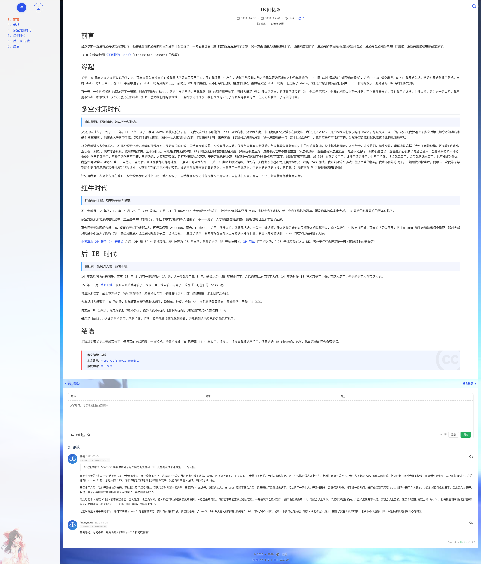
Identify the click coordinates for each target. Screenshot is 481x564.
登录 (453, 434)
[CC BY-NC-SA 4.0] (107, 366)
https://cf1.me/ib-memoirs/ (120, 360)
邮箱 (208, 396)
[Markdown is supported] (72, 434)
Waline (463, 542)
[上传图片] (83, 434)
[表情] (78, 434)
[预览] (88, 434)
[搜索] (474, 6)
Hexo (256, 559)
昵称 (73, 396)
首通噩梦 (106, 285)
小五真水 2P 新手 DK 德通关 (102, 242)
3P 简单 (249, 242)
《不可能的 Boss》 (118, 55)
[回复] (471, 456)
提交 (466, 434)
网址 (342, 396)
